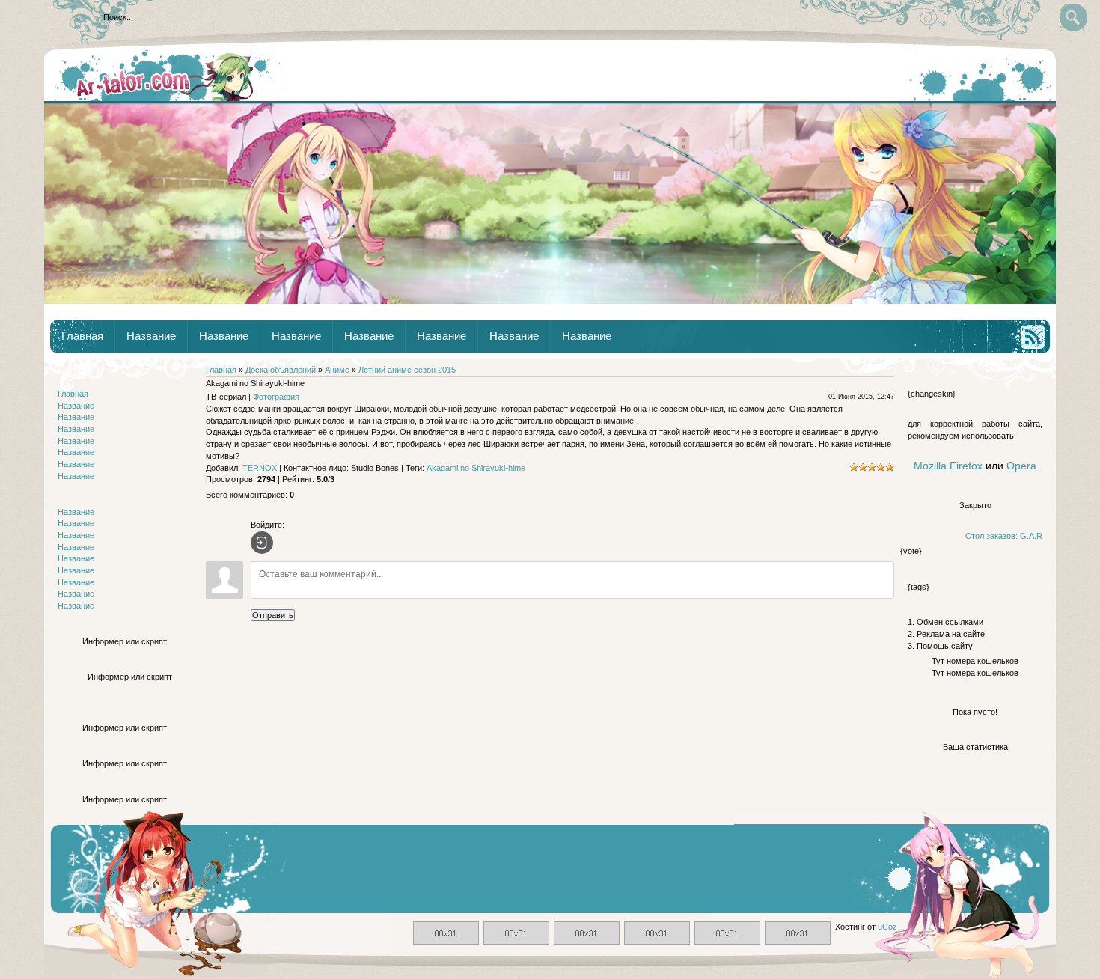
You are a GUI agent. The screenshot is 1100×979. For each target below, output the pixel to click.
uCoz (887, 926)
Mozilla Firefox (948, 466)
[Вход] (262, 542)
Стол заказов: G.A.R (1003, 535)
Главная (82, 336)
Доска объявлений (280, 369)
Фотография (276, 396)
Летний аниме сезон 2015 (407, 369)
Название (151, 336)
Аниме (337, 369)
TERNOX (259, 467)
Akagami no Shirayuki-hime (476, 467)
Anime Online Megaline (166, 75)
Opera (1021, 466)
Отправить (272, 615)
